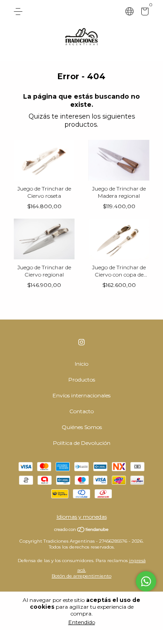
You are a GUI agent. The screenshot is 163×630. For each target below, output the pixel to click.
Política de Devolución (81, 442)
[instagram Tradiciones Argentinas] (81, 342)
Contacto (81, 411)
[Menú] (20, 11)
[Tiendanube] (81, 530)
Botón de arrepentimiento (81, 576)
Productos (81, 379)
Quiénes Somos (82, 427)
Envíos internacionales (81, 395)
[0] (143, 13)
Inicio (81, 363)
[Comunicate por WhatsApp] (146, 581)
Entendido (81, 622)
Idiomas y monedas (82, 516)
